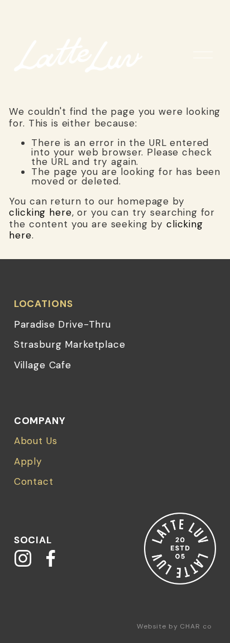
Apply (28, 461)
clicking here (40, 212)
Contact (34, 481)
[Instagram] (23, 558)
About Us (36, 440)
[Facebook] (51, 558)
